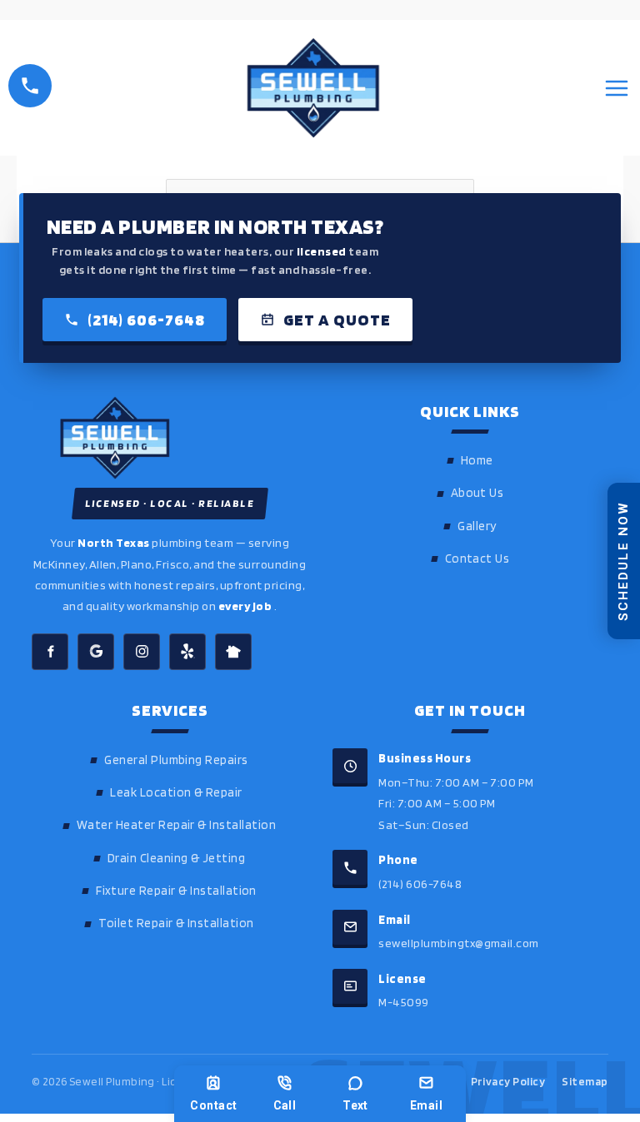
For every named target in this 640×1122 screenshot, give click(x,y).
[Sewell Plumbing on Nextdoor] (233, 651)
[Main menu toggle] (616, 88)
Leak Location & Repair (176, 792)
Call (285, 1105)
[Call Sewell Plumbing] (30, 85)
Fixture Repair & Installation (176, 890)
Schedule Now (623, 561)
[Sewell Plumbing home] (169, 437)
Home (477, 460)
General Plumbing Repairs (176, 759)
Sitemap (585, 1081)
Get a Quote (337, 320)
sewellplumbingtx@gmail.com (458, 943)
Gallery (477, 526)
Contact (213, 1105)
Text (355, 1105)
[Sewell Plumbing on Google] (96, 651)
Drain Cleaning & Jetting (177, 858)
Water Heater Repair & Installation (176, 824)
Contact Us (477, 558)
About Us (477, 492)
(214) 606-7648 (146, 320)
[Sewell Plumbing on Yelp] (187, 651)
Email (426, 1105)
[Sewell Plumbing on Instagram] (141, 651)
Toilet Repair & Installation (175, 923)
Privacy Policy (508, 1081)
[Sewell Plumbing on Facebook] (50, 651)
